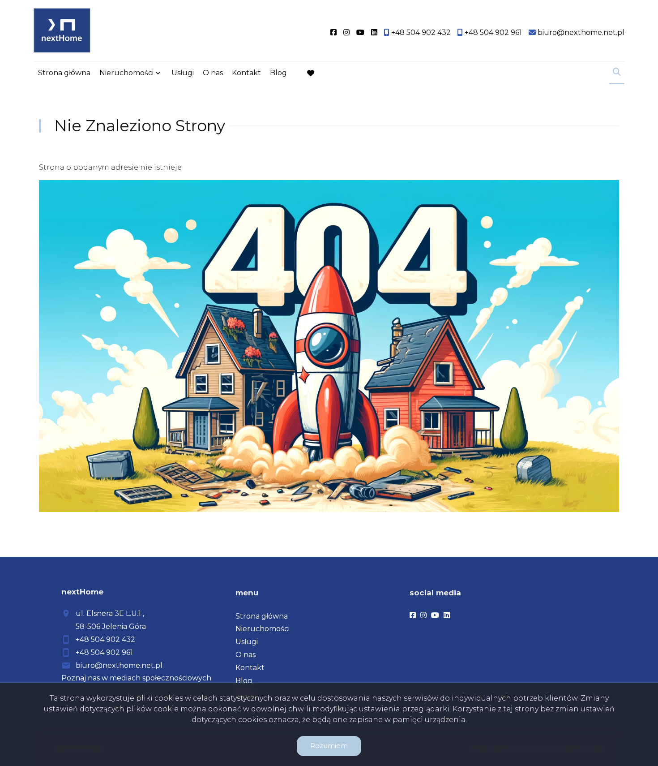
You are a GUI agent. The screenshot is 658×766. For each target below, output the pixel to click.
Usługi (182, 73)
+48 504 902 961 (104, 652)
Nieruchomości (126, 73)
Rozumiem (329, 745)
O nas (213, 73)
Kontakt (246, 73)
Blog (278, 73)
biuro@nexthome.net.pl (119, 665)
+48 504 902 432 (105, 639)
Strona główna (64, 73)
